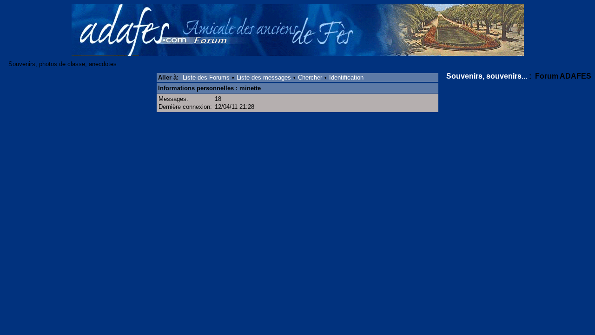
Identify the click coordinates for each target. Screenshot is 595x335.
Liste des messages (264, 77)
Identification (346, 77)
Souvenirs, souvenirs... (486, 76)
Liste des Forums (206, 77)
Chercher (310, 77)
